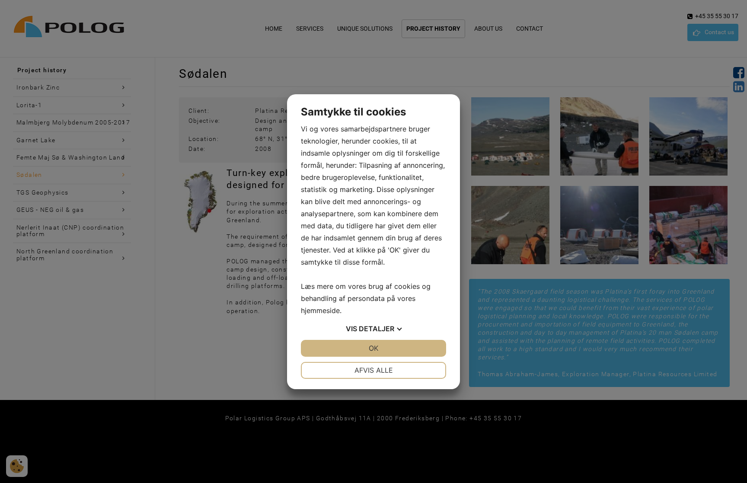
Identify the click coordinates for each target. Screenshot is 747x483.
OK (373, 348)
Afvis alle (373, 370)
